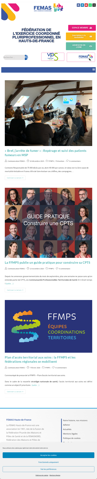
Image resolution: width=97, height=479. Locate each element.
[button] (94, 69)
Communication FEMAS (16, 161)
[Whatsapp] (90, 5)
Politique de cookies (42, 475)
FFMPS (51, 161)
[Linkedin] (82, 5)
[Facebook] (78, 5)
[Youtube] (86, 5)
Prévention (60, 161)
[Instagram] (94, 5)
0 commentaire (75, 161)
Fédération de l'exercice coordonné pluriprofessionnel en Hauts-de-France (36, 35)
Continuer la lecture (16, 177)
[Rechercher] (26, 57)
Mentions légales (55, 475)
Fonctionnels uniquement (48, 462)
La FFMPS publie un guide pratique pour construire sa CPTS (47, 262)
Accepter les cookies (48, 455)
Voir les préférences (48, 469)
